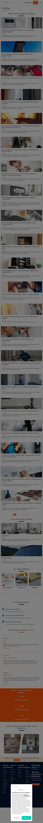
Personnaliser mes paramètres (16, 818)
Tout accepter (26, 817)
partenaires (26, 795)
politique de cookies (17, 813)
